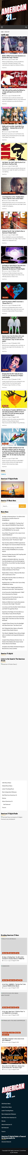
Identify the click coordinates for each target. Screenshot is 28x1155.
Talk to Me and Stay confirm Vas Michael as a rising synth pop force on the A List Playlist (13, 92)
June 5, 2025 (15, 166)
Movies (4, 798)
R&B (21, 980)
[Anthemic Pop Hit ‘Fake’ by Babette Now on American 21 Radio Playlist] (14, 220)
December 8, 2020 (16, 343)
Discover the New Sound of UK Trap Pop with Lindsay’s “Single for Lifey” (14, 555)
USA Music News (6, 782)
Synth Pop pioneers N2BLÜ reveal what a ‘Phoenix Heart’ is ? (12, 302)
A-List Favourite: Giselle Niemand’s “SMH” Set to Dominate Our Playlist (13, 593)
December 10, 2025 (16, 95)
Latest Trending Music (8, 789)
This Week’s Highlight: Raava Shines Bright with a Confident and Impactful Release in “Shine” (13, 635)
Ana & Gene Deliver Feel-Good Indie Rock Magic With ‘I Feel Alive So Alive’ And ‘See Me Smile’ (13, 618)
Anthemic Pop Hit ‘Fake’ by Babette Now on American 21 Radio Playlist (13, 232)
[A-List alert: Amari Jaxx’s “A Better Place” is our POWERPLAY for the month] (14, 1000)
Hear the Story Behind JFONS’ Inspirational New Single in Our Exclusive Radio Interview (14, 543)
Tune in (4, 807)
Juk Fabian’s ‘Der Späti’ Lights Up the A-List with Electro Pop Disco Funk (13, 163)
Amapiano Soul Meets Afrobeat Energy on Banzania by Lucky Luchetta (13, 647)
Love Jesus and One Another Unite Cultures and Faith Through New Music (13, 607)
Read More (4, 67)
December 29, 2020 (17, 305)
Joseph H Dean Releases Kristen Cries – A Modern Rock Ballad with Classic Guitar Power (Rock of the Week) (13, 641)
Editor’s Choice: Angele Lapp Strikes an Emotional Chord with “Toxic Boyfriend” (12, 588)
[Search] (26, 27)
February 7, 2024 (16, 271)
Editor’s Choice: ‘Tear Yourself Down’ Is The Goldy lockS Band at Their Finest (13, 568)
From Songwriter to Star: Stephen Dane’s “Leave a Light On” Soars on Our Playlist (13, 197)
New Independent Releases (9, 792)
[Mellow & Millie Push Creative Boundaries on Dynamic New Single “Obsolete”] (14, 45)
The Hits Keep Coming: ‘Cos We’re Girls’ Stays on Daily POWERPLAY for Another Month (13, 549)
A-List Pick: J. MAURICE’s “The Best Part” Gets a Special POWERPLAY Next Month (13, 524)
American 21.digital (7, 59)
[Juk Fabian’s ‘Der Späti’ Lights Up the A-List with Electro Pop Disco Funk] (14, 151)
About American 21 (7, 801)
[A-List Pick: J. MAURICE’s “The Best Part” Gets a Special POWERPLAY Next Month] (14, 973)
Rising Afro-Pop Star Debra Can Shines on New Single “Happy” (13, 578)
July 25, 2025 (15, 131)
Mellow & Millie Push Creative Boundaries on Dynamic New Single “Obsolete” (13, 56)
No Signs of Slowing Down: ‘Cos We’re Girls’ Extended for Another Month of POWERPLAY (13, 518)
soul (17, 1007)
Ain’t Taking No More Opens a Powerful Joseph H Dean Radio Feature (12, 629)
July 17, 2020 (15, 458)
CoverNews (23, 1150)
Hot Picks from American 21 (9, 795)
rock (18, 953)
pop (21, 51)
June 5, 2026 (15, 59)
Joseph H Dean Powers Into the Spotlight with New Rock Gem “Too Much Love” (13, 624)
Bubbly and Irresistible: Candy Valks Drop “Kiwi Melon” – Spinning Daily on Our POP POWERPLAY (13, 128)
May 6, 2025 (15, 200)
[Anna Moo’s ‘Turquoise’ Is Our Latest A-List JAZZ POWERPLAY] (14, 1028)
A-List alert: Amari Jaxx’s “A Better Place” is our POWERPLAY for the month (13, 529)
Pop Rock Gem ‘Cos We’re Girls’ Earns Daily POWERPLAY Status (13, 583)
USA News (19, 122)
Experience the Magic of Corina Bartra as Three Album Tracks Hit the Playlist (13, 612)
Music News (9, 51)
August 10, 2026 (16, 1069)
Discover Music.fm (6, 1141)
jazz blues (11, 1032)
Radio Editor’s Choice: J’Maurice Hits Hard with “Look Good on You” (13, 573)
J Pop (4, 51)
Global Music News (7, 785)
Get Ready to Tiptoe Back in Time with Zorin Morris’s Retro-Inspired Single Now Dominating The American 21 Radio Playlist (13, 267)
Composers (5, 1032)
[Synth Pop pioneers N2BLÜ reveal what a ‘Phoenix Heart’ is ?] (14, 291)
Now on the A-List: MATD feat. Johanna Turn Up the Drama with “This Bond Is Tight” (14, 538)
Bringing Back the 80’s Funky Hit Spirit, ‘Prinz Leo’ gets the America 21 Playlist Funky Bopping (12, 375)
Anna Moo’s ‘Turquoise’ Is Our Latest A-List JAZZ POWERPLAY (13, 534)
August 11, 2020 (16, 417)
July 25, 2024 (15, 235)
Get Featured (6, 804)
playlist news (16, 51)
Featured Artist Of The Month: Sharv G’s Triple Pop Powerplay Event (12, 598)
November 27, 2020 (17, 379)
